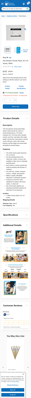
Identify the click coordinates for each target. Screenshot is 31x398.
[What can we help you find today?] (27, 8)
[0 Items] (27, 3)
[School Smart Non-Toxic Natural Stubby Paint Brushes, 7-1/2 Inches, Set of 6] (15, 354)
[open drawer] (2, 4)
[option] (7, 52)
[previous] (3, 367)
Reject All (12, 390)
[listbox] (12, 52)
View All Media (25, 50)
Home (3, 16)
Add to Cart (15, 106)
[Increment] (15, 100)
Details (21, 93)
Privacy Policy (15, 381)
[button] (24, 4)
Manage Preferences (12, 385)
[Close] (23, 374)
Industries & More (12, 16)
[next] (21, 51)
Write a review (17, 66)
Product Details (7, 87)
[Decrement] (4, 100)
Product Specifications (21, 87)
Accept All (13, 394)
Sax (10, 57)
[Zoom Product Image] (25, 29)
